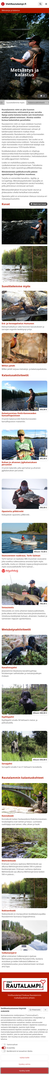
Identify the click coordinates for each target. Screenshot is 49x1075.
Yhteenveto (36, 1010)
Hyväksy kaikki (24, 1071)
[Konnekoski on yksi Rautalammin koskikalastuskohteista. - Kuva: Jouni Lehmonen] (24, 226)
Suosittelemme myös (15, 102)
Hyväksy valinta (24, 1064)
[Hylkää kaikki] (45, 1010)
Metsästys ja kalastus (11, 10)
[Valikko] (46, 4)
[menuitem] (40, 4)
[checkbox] (9, 1044)
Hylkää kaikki (24, 1058)
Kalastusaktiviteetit (36, 102)
